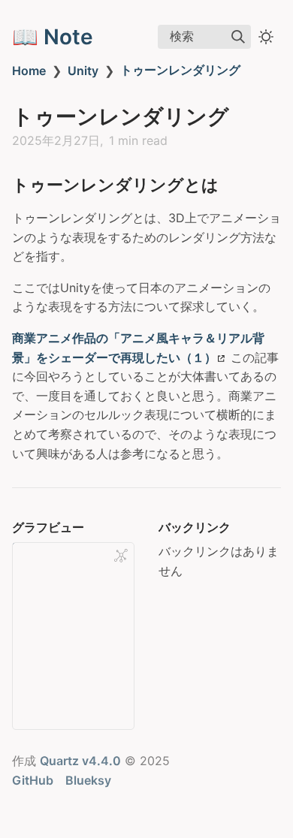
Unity (83, 70)
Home (29, 70)
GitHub (32, 780)
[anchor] (232, 184)
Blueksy (88, 780)
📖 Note (52, 37)
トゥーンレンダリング (180, 69)
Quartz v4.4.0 (80, 760)
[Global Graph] (121, 556)
